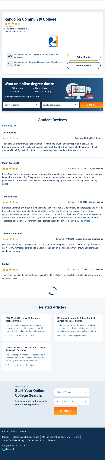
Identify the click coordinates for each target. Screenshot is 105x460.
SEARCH (91, 105)
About (5, 431)
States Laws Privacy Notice (26, 437)
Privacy (5, 437)
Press (14, 431)
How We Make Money (14, 440)
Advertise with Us (36, 440)
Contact (24, 431)
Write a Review (83, 65)
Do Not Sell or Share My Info (56, 437)
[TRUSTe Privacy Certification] (52, 455)
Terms (76, 437)
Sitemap (52, 440)
